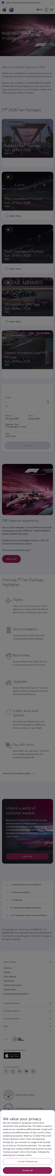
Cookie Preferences (27, 1161)
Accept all (27, 1170)
